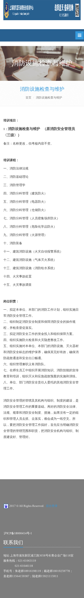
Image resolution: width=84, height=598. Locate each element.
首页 (28, 97)
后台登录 (52, 506)
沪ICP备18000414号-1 (18, 533)
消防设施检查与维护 (42, 89)
